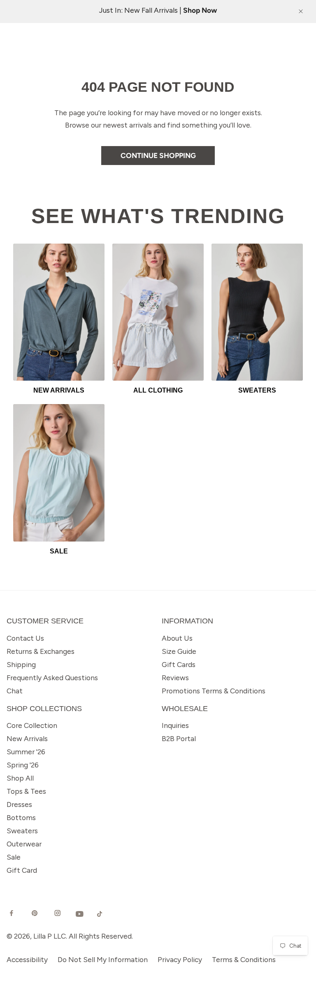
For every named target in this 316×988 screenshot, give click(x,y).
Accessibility (27, 959)
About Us (177, 638)
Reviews (175, 677)
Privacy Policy (180, 959)
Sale (14, 857)
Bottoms (21, 817)
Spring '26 (23, 764)
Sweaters (22, 830)
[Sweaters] (257, 312)
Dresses (19, 804)
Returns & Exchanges (40, 651)
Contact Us (25, 638)
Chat (15, 690)
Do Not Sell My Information (103, 959)
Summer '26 (26, 751)
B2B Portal (179, 738)
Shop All (20, 778)
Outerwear (24, 843)
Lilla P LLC (49, 936)
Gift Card (22, 870)
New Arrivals (27, 738)
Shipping (21, 664)
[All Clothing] (158, 312)
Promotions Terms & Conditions (213, 690)
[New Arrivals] (59, 312)
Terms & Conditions (244, 959)
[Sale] (59, 472)
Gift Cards (178, 664)
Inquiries (175, 725)
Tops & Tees (26, 791)
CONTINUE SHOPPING (158, 155)
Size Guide (179, 651)
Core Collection (32, 725)
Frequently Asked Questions (52, 677)
